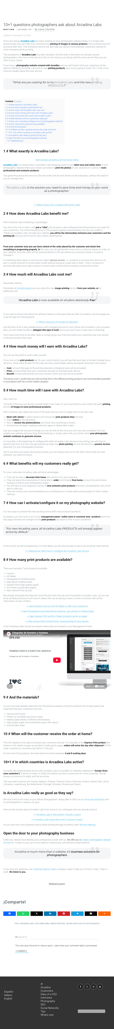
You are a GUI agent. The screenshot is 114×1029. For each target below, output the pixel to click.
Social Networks (50, 1008)
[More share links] (104, 913)
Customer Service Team (45, 869)
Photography (48, 1001)
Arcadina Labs (27, 41)
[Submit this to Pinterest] (64, 913)
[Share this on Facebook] (9, 913)
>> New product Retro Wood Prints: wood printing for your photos (57, 621)
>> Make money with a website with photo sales (57, 205)
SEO (43, 1004)
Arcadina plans (24, 288)
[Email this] (91, 913)
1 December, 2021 (24, 29)
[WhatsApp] (23, 913)
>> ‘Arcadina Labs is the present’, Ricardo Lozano (57, 814)
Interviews (46, 997)
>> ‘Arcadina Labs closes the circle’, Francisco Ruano (57, 819)
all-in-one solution (93, 799)
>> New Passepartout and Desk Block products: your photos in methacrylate (57, 611)
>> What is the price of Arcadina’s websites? (57, 322)
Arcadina (46, 987)
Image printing (58, 923)
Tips (43, 1011)
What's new (8, 29)
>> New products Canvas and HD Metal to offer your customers (57, 606)
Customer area (42, 923)
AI (42, 983)
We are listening (87, 824)
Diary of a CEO (49, 994)
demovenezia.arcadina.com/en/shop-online (57, 160)
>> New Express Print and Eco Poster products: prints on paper (57, 616)
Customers (47, 990)
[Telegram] (77, 913)
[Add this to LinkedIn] (50, 913)
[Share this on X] (37, 913)
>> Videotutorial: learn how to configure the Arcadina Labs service (57, 551)
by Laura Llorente (45, 29)
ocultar (18, 101)
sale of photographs (89, 923)
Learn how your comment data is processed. (75, 945)
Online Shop (72, 923)
